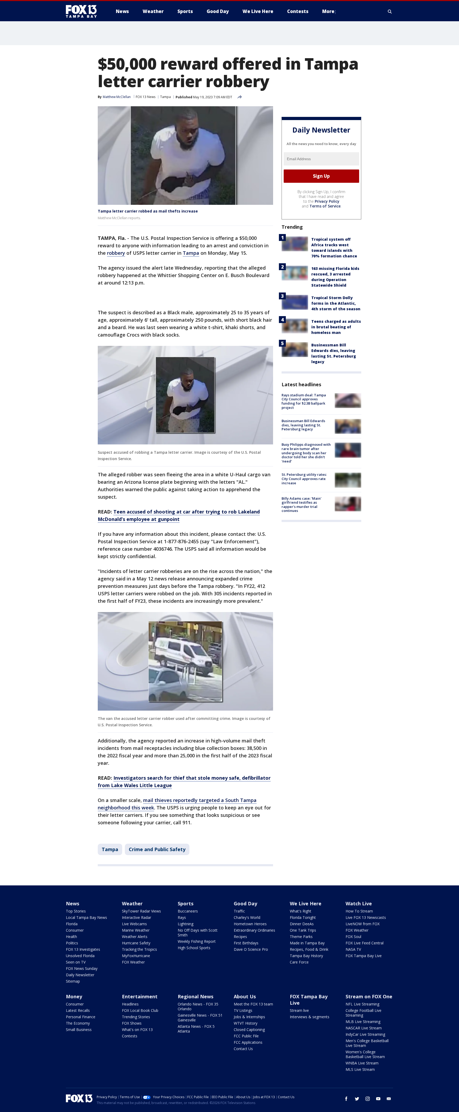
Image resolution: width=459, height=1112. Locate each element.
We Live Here (305, 903)
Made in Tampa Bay (307, 942)
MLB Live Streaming (363, 1021)
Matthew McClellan (117, 97)
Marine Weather (136, 930)
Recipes (240, 936)
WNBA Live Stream (362, 1063)
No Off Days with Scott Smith (198, 932)
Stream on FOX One (369, 996)
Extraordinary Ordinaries (254, 930)
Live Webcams (134, 923)
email (389, 1098)
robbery (116, 253)
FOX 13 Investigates (83, 949)
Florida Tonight (303, 917)
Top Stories (76, 911)
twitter (357, 1098)
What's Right (300, 911)
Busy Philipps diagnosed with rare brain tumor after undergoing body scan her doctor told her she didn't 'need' (306, 452)
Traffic (239, 911)
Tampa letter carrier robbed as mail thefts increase (148, 211)
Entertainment (140, 996)
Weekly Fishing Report (197, 941)
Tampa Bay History (306, 955)
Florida (72, 923)
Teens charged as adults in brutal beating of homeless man (336, 327)
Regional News (195, 996)
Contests (129, 1035)
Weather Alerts (134, 936)
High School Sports (194, 947)
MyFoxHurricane (136, 955)
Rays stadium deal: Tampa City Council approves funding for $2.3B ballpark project (304, 401)
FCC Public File (246, 1035)
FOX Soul (353, 936)
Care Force (299, 962)
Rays (182, 917)
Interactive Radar (136, 917)
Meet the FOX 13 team (253, 1004)
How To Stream (359, 911)
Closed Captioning (249, 1029)
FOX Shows (132, 1023)
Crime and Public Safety (157, 849)
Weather (132, 903)
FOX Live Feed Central (365, 942)
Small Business (79, 1029)
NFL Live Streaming (362, 1004)
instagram (367, 1098)
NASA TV (353, 949)
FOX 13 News (145, 97)
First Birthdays (246, 942)
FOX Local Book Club (140, 1010)
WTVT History (245, 1023)
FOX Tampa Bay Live (364, 955)
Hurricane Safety (136, 942)
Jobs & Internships (249, 1016)
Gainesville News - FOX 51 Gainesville (200, 1017)
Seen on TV (76, 962)
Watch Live (359, 903)
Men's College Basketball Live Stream (367, 1043)
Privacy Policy (327, 201)
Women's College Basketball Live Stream (365, 1054)
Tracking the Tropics (139, 949)
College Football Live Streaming (363, 1013)
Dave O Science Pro (251, 949)
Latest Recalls (78, 1010)
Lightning (185, 923)
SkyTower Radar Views (141, 911)
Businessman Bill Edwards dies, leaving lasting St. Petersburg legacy (303, 424)
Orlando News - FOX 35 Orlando (198, 1006)
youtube (378, 1098)
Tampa (165, 97)
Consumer (75, 930)
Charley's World (247, 917)
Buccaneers (188, 911)
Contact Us (243, 1048)
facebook (346, 1098)
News (72, 903)
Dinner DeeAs (302, 923)
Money (74, 996)
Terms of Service (325, 206)
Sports (185, 903)
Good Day (245, 903)
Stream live (299, 1010)
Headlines (130, 1004)
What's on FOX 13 (137, 1029)
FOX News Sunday (81, 968)
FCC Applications (248, 1042)
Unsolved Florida (80, 955)
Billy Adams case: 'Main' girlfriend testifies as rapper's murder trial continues (301, 504)
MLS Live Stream (360, 1069)
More (328, 11)
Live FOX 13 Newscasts (366, 917)
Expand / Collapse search (390, 11)
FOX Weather (133, 962)
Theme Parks (301, 936)
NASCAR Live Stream (364, 1027)
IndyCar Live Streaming (365, 1034)
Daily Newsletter (80, 974)
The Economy (78, 1023)
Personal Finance (80, 1016)
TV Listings (243, 1010)
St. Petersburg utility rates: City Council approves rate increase (304, 478)
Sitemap (73, 981)
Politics (72, 942)
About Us (245, 996)
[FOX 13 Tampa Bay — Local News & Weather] (83, 11)
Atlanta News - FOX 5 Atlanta (196, 1029)
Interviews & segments (309, 1016)
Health (71, 936)
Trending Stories (136, 1016)
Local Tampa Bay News (86, 917)
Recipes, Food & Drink (309, 949)
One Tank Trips (303, 930)
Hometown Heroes (250, 923)
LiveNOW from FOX (363, 923)
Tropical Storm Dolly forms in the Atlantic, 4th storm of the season (335, 303)
